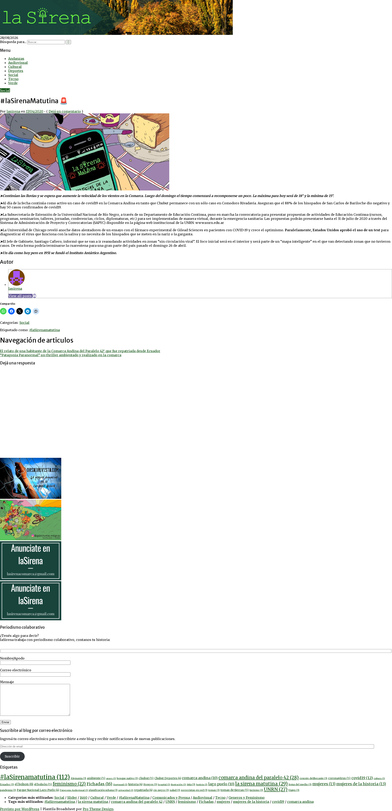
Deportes (15, 71)
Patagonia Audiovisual (74, 790)
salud (175, 790)
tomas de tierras (234, 790)
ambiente (96, 778)
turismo (256, 790)
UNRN (275, 789)
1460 (83, 798)
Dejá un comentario (65, 111)
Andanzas (16, 58)
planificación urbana (103, 790)
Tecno (13, 79)
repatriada (143, 790)
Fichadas (99, 783)
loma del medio (300, 784)
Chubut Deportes (167, 778)
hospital (164, 784)
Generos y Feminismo (246, 798)
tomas (214, 790)
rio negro (161, 790)
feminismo (69, 784)
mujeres (323, 784)
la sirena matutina (261, 784)
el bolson (24, 784)
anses (111, 778)
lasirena (13, 111)
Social (13, 75)
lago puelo (221, 784)
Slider (72, 798)
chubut (146, 778)
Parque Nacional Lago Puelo (38, 790)
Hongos (150, 784)
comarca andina (200, 778)
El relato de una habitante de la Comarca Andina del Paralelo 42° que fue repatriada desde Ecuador (80, 351)
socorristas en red (194, 790)
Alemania (78, 778)
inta (191, 784)
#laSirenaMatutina (134, 798)
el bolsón (43, 784)
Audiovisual (18, 63)
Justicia (201, 784)
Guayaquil (120, 784)
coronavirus (339, 778)
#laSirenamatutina (44, 330)
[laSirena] (116, 34)
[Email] (34, 296)
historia (135, 784)
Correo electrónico (15, 670)
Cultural (15, 67)
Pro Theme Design (98, 809)
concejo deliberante (313, 778)
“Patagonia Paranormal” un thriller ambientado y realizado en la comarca (60, 355)
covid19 (362, 778)
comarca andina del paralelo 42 (258, 777)
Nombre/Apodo (12, 658)
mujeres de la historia (361, 784)
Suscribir (12, 756)
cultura (379, 778)
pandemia (8, 790)
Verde (13, 83)
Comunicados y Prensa (171, 798)
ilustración (178, 784)
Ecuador (7, 784)
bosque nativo (127, 778)
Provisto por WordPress (19, 809)
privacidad (125, 790)
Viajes (293, 790)
